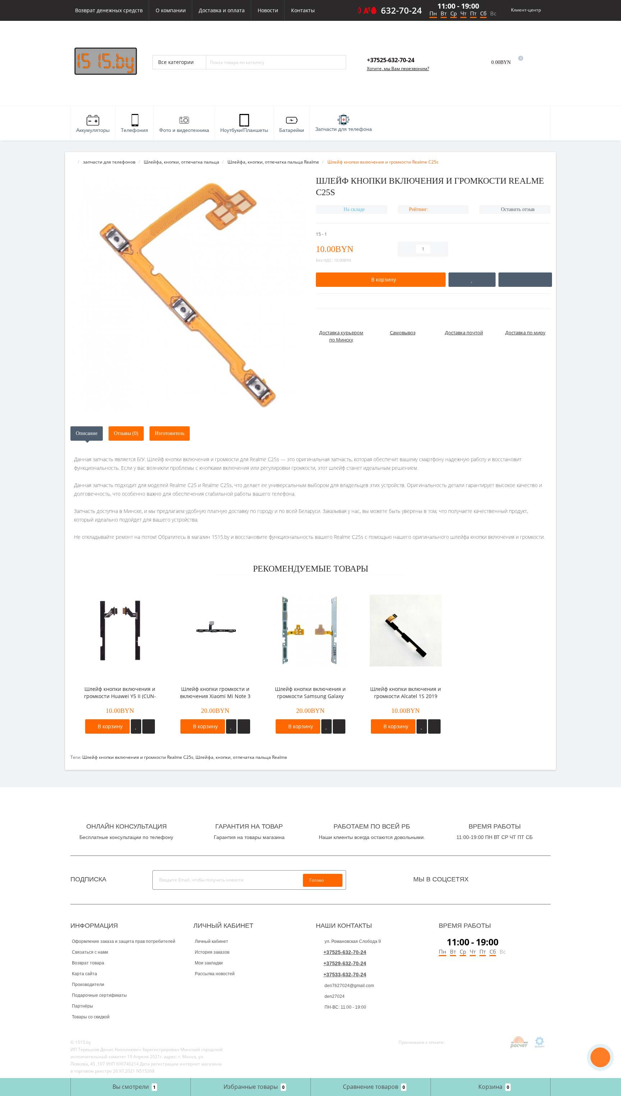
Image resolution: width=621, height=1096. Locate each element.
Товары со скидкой (91, 1016)
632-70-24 (401, 10)
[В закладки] (136, 726)
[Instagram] (483, 878)
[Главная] (72, 162)
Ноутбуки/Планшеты (244, 130)
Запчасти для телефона (343, 129)
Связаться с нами (90, 952)
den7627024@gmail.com (348, 985)
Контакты (303, 10)
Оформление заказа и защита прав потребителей (123, 941)
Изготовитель (169, 433)
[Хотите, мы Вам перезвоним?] (600, 1057)
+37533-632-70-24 (344, 974)
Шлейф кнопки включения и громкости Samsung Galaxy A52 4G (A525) (310, 692)
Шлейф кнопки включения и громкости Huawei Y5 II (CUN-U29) (120, 692)
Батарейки (291, 130)
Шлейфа (204, 757)
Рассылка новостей (215, 973)
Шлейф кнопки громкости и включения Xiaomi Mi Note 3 (215, 692)
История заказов (212, 952)
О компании (171, 10)
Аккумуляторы (93, 130)
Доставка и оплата (222, 10)
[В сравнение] (148, 726)
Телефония (134, 130)
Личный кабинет (211, 941)
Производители (88, 984)
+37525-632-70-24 (344, 952)
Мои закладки (209, 963)
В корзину (109, 726)
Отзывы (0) (126, 433)
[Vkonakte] (493, 878)
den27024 (334, 996)
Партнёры (82, 1006)
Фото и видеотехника (184, 130)
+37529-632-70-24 (344, 963)
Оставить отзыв (518, 209)
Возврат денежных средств (109, 10)
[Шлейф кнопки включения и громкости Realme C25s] (187, 294)
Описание (86, 433)
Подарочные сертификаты (99, 995)
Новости (268, 10)
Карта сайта (84, 973)
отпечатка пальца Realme (260, 757)
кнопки (223, 757)
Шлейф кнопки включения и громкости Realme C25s (137, 757)
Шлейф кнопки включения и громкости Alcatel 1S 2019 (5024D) (405, 692)
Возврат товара (88, 963)
